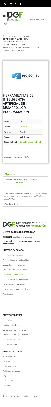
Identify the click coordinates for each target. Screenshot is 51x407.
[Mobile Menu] (5, 16)
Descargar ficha (16, 182)
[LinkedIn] (10, 3)
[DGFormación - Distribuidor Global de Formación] (15, 16)
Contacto (6, 386)
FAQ (4, 376)
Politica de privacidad (11, 371)
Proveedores (8, 381)
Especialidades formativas (14, 265)
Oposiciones (8, 294)
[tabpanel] (25, 189)
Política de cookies (10, 366)
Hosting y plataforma (11, 325)
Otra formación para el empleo (15, 270)
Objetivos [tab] (9, 174)
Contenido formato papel (13, 275)
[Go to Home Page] (4, 36)
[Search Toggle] (5, 24)
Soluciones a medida (11, 340)
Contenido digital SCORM (13, 255)
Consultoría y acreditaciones (14, 330)
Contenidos (7, 320)
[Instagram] (5, 3)
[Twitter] (15, 3)
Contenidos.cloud (10, 344)
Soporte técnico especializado (15, 335)
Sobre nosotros (9, 356)
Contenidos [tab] (11, 204)
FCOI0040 (23, 127)
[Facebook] (20, 3)
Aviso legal (7, 361)
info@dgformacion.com (22, 237)
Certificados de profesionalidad (16, 260)
